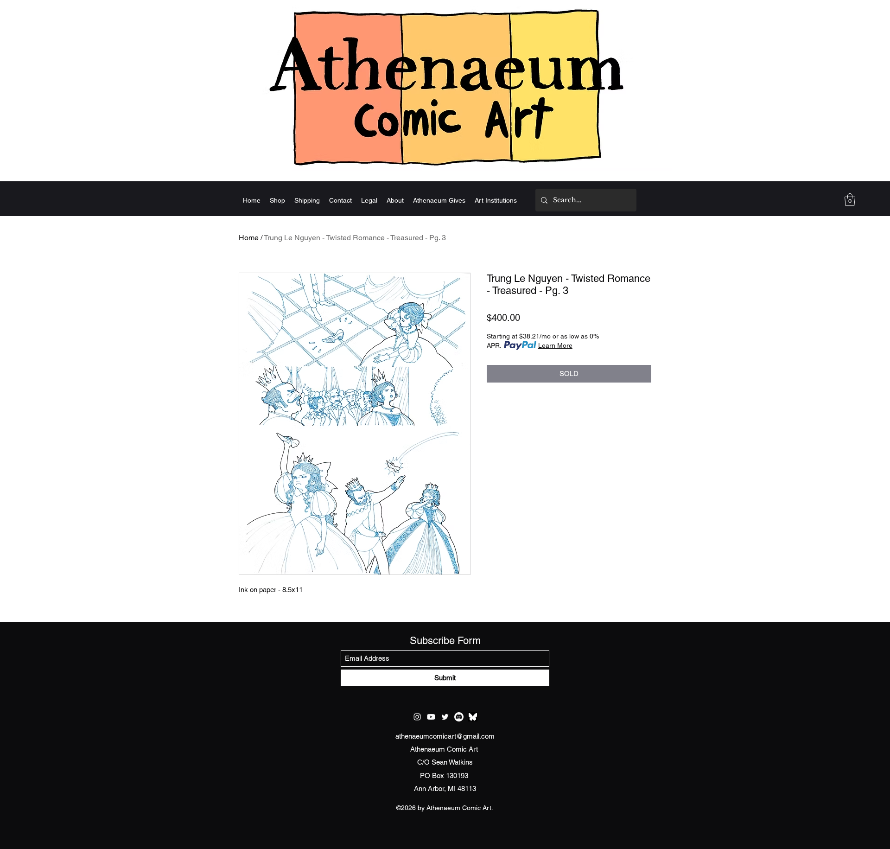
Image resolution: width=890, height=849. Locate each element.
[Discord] (459, 716)
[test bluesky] (472, 716)
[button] (850, 199)
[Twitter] (445, 716)
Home (249, 237)
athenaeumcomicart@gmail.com (445, 736)
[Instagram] (417, 716)
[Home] (445, 86)
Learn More (555, 345)
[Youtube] (431, 716)
